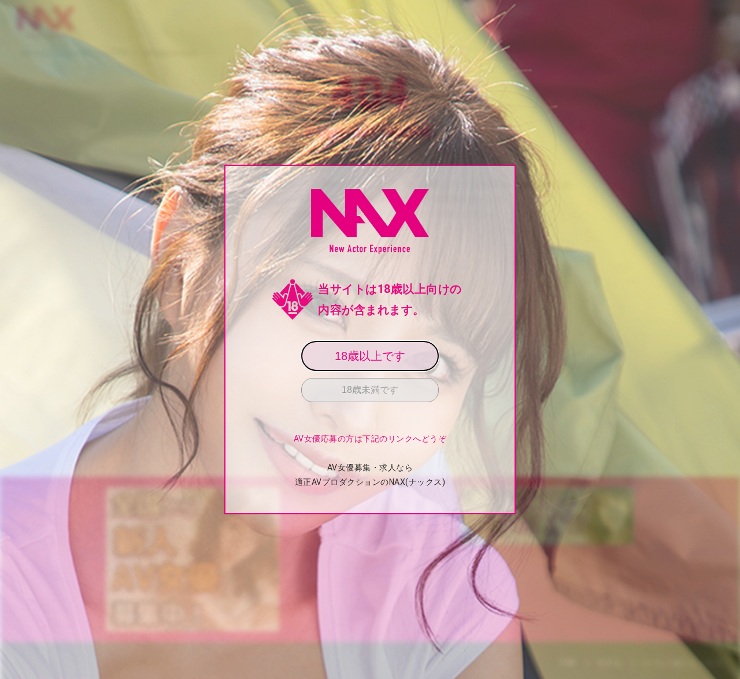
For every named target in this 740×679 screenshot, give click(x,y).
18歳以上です (370, 356)
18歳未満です (370, 390)
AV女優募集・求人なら (370, 467)
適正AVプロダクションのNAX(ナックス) (370, 482)
